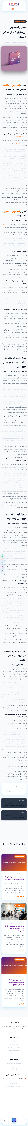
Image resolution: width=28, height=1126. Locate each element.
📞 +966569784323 (14, 1084)
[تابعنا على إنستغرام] (2, 566)
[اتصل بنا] (2, 559)
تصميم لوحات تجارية (14, 1047)
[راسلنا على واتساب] (2, 555)
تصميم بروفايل (11, 85)
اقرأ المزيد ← (20, 896)
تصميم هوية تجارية (14, 1042)
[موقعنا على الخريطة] (2, 563)
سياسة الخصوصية (14, 1053)
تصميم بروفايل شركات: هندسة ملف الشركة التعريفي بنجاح (15, 982)
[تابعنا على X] (2, 570)
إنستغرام (14, 1069)
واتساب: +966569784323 (14, 1063)
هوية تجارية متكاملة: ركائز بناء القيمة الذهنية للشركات (14, 929)
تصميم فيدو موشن (14, 1050)
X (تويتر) (14, 1066)
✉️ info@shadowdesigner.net (14, 1087)
